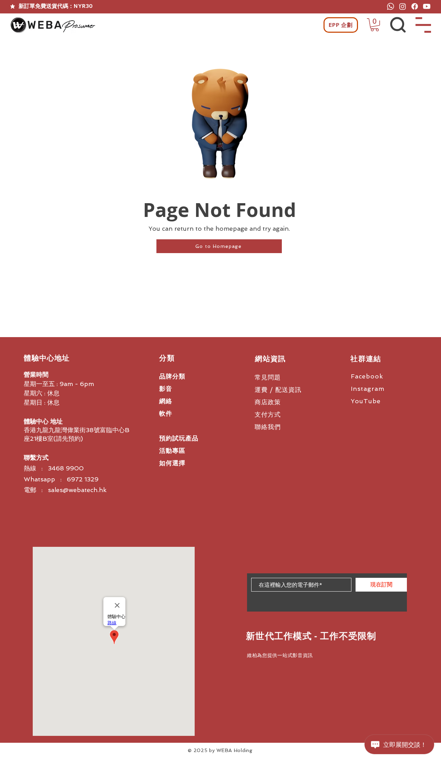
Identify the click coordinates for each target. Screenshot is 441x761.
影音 (165, 388)
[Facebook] (414, 6)
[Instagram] (402, 6)
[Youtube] (426, 6)
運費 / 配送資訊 (278, 389)
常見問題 (268, 377)
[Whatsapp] (390, 6)
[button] (374, 24)
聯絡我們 (268, 426)
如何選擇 (172, 463)
